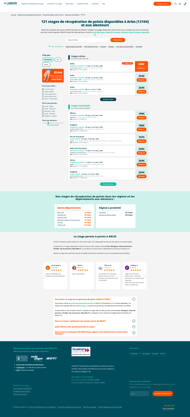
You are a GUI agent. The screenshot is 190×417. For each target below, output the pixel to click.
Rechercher (117, 40)
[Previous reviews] (43, 276)
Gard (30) (60, 212)
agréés (83, 306)
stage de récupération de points (82, 303)
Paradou (111, 47)
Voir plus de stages (108, 99)
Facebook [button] (134, 353)
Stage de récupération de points (29, 15)
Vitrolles (124, 32)
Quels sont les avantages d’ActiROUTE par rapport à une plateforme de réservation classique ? (91, 333)
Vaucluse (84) (62, 217)
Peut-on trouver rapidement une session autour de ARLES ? (80, 321)
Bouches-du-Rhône (72, 15)
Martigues (101, 32)
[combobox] (87, 40)
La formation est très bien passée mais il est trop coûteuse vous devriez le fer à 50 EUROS (108, 277)
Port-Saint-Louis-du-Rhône (124, 47)
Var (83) (60, 222)
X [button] (140, 353)
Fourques (103, 47)
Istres (93, 32)
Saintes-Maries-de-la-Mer (73, 47)
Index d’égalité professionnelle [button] (110, 407)
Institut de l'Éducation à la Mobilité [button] (41, 407)
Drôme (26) (61, 225)
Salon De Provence (113, 32)
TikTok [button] (162, 353)
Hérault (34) (61, 215)
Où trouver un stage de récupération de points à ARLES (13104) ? (83, 299)
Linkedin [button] (155, 353)
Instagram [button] (146, 353)
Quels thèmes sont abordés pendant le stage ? (75, 327)
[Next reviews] (147, 276)
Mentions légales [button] (89, 407)
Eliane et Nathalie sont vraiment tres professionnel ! (55, 276)
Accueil (13, 15)
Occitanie (102, 212)
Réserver (141, 68)
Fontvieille (139, 47)
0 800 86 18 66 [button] (169, 406)
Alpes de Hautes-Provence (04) (68, 220)
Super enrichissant (78, 274)
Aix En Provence (135, 32)
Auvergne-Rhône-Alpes (107, 215)
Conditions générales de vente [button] (69, 407)
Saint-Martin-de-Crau (91, 47)
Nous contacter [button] (168, 408)
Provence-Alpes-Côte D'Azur (53, 15)
